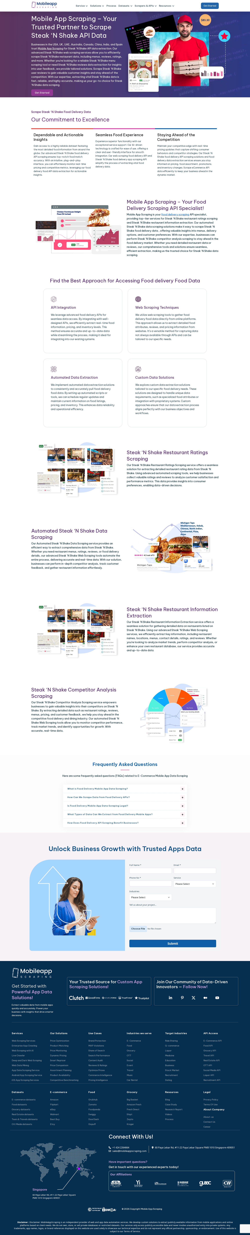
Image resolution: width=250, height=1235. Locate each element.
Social (130, 1060)
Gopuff (92, 1124)
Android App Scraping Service (27, 1075)
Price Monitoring (58, 1050)
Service (177, 877)
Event (130, 1065)
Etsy (52, 1124)
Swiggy (92, 1114)
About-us (208, 1117)
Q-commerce (172, 1045)
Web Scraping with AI (23, 1050)
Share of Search (96, 1050)
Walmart (54, 1114)
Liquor (168, 1050)
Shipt (129, 1114)
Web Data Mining (20, 1065)
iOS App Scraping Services (25, 1080)
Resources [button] (165, 5)
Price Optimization (59, 1040)
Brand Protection (97, 1040)
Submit (173, 943)
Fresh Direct (133, 1109)
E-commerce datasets (24, 1099)
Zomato (92, 1104)
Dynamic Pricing (58, 1055)
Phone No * (135, 877)
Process (111, 5)
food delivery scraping (175, 214)
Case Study (171, 1104)
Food (129, 1045)
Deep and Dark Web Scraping (27, 1060)
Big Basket (132, 1099)
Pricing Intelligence (98, 1080)
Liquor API (208, 1075)
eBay (53, 1109)
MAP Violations (96, 1045)
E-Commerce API (212, 1040)
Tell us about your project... (142, 904)
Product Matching (59, 1045)
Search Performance (99, 1055)
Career (207, 1126)
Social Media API (211, 1070)
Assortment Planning (60, 1070)
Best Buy (55, 1119)
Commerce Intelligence (100, 1075)
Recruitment (171, 1075)
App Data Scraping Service (25, 1070)
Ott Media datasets (22, 1124)
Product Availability (60, 1075)
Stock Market (172, 1070)
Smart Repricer (58, 1060)
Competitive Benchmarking (64, 1080)
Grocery (131, 1050)
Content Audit (95, 1060)
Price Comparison (59, 1065)
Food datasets (19, 1104)
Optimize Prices (96, 1070)
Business (169, 1065)
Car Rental (132, 1080)
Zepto (130, 1119)
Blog (167, 1099)
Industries (134, 891)
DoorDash (93, 1119)
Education (170, 1060)
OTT (129, 1055)
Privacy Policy (210, 1099)
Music (130, 1075)
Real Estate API (211, 1060)
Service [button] (80, 5)
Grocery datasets (21, 1109)
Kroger (130, 1124)
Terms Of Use (210, 1104)
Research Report (173, 1109)
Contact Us (209, 1121)
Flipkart (54, 1104)
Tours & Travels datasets (25, 1119)
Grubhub (93, 1099)
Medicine (169, 1055)
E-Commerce (134, 1040)
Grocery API (209, 1050)
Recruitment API (211, 1080)
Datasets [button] (123, 5)
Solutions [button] (95, 5)
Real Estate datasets (23, 1114)
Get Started (210, 5)
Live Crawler (18, 1055)
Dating (168, 1080)
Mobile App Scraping (50, 48)
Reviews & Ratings (97, 1065)
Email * (177, 865)
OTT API (207, 1065)
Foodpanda (94, 1109)
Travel (130, 1070)
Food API (208, 1045)
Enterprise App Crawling (24, 1045)
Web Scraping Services (23, 1040)
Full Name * (135, 865)
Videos (168, 1114)
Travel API (208, 1055)
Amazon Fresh (134, 1104)
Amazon (54, 1099)
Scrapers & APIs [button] (144, 5)
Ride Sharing (171, 1040)
